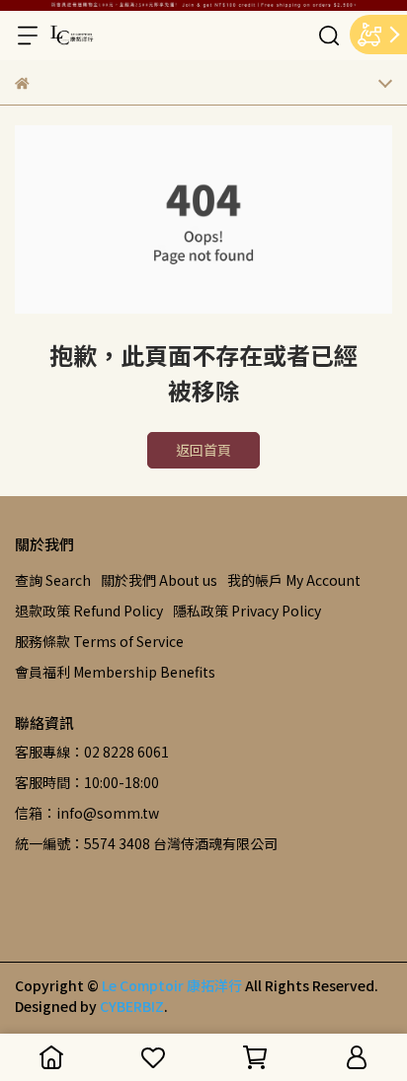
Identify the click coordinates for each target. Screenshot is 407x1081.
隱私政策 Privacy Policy (247, 610)
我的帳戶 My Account (294, 580)
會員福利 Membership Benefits (115, 672)
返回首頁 (203, 450)
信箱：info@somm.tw (87, 813)
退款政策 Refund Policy (89, 610)
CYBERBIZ (132, 1006)
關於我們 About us (159, 580)
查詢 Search (53, 580)
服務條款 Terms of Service (99, 641)
